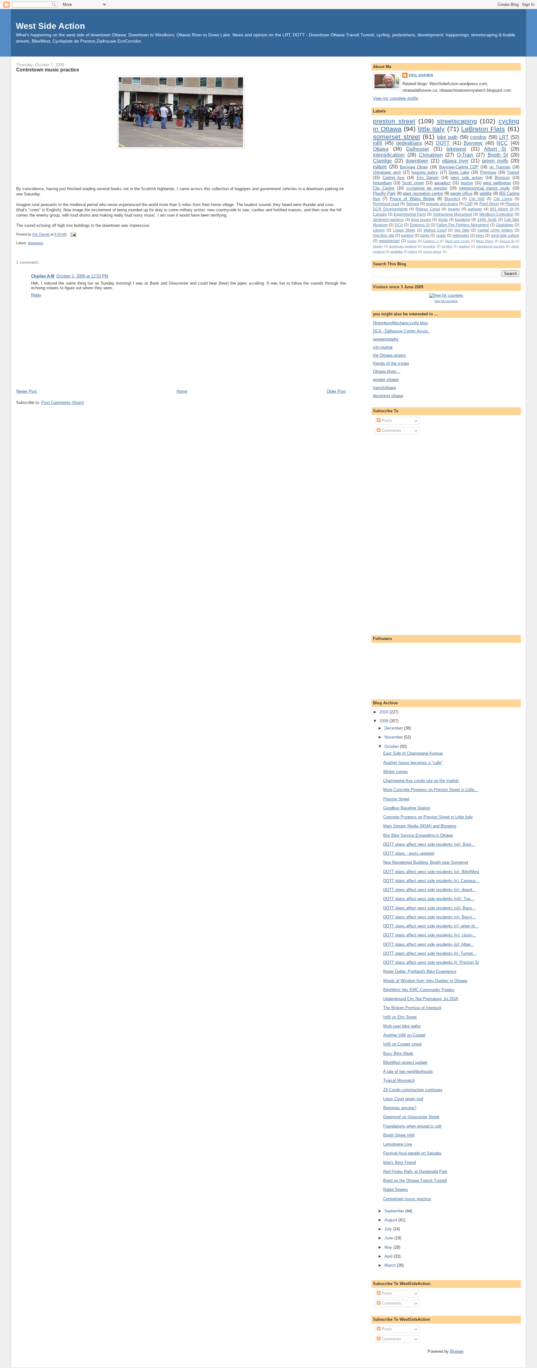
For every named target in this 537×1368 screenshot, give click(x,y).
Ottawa (380, 149)
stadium (464, 246)
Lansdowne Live (397, 1144)
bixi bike (462, 230)
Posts (386, 420)
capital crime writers (495, 230)
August (391, 1220)
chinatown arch (387, 172)
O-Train (465, 155)
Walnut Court (435, 230)
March (390, 1265)
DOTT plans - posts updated (408, 853)
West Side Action (50, 26)
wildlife (486, 193)
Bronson (502, 177)
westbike (396, 251)
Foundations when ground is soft (412, 1126)
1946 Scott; (487, 219)
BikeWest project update (405, 1062)
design (378, 246)
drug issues (421, 219)
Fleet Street (489, 204)
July (388, 1229)
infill (377, 143)
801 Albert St (501, 209)
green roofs (495, 160)
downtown (35, 243)
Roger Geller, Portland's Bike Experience (419, 971)
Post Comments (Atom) (62, 402)
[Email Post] (72, 234)
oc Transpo (500, 167)
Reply (36, 295)
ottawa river (455, 160)
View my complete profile (395, 98)
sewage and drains (442, 204)
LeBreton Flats (483, 128)
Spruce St (507, 241)
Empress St (419, 225)
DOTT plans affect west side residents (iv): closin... (429, 935)
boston (467, 183)
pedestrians (409, 143)
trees (480, 235)
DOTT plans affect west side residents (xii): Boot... (429, 844)
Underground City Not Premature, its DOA (420, 998)
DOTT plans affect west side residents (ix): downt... (429, 889)
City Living (502, 199)
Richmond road (386, 204)
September (394, 1211)
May (388, 1247)
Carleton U (430, 241)
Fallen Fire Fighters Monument (463, 225)
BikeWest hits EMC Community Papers (418, 989)
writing (412, 251)
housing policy (424, 172)
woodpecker (389, 241)
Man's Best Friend (399, 1162)
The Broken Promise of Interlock (412, 1007)
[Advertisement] (398, 534)
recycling (429, 246)
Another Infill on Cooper (404, 1035)
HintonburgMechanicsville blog (400, 323)
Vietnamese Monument (452, 214)
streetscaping (457, 121)
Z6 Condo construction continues (413, 1089)
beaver (454, 209)
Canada (380, 214)
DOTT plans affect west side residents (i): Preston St (431, 962)
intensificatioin (389, 155)
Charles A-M (42, 276)
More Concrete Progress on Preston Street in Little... (430, 789)
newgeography (386, 339)
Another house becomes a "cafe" (413, 762)
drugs (443, 219)
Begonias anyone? (399, 1107)
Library (379, 230)
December (394, 728)
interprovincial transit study (484, 188)
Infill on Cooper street (402, 1044)
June (389, 1238)
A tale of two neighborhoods (408, 1071)
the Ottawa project (389, 355)
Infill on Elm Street (400, 1017)
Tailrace (412, 204)
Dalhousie (417, 149)
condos (478, 137)
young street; (432, 251)
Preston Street (396, 799)
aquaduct (442, 183)
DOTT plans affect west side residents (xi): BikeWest (431, 871)
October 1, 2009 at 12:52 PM (82, 276)
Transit (513, 172)
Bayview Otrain (414, 167)
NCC (502, 143)
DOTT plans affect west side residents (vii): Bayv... (429, 908)
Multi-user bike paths (402, 1026)
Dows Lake (459, 172)
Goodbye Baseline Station (406, 808)
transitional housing (490, 246)
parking (407, 235)
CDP (469, 204)
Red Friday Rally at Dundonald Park (415, 1171)
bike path (447, 137)
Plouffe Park (384, 193)
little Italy (431, 128)
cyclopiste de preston (426, 188)
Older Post (336, 391)
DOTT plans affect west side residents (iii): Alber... (428, 944)
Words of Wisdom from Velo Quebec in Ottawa (425, 980)
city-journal (382, 347)
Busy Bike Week (398, 1053)
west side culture (505, 235)
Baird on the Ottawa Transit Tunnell (415, 1180)
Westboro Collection (496, 214)
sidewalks (460, 235)
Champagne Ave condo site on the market (421, 780)
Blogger (456, 1351)
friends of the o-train (391, 363)
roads (441, 235)
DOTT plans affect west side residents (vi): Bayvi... (429, 917)
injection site (383, 235)
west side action (467, 177)
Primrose (488, 172)
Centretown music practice (407, 1198)
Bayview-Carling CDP (459, 167)
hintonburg (382, 183)
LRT (504, 137)
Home (182, 391)
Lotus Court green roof (403, 1098)
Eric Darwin (421, 75)
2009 (384, 721)
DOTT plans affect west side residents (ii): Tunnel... (429, 953)
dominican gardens (403, 246)
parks (424, 235)
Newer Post (26, 391)
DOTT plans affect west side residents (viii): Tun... (428, 898)
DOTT (443, 143)
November (394, 737)
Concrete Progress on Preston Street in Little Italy (428, 817)
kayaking (462, 219)
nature (380, 166)
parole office (461, 193)
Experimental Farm (410, 214)
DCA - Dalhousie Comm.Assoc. (401, 331)
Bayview (473, 143)
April (389, 1256)
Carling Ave (394, 177)
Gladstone (504, 225)
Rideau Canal (427, 209)
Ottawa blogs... (386, 371)
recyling (447, 246)
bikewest (456, 149)
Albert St (495, 149)
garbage (475, 209)
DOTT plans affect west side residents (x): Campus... (431, 880)
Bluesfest (452, 199)
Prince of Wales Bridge (412, 198)
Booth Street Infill (399, 1135)
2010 (384, 712)
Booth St (498, 155)
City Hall (476, 199)
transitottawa (384, 387)
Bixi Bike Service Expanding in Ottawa (418, 835)
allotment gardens (388, 219)
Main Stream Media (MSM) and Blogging (419, 826)
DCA (399, 225)
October (392, 746)
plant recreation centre (423, 193)
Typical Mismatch (399, 1080)
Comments (390, 430)
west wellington (497, 183)
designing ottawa (388, 395)
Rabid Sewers (395, 1189)
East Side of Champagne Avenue (413, 753)
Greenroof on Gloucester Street (411, 1116)
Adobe (412, 241)
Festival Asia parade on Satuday (412, 1153)
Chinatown (431, 155)
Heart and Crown (457, 241)
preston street (394, 121)
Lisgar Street (404, 230)
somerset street (396, 136)
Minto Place (484, 241)
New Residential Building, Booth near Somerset (425, 862)
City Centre (383, 188)
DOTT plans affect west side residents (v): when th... (431, 926)
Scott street (413, 183)
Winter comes (395, 771)
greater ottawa (385, 379)
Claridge (382, 160)
